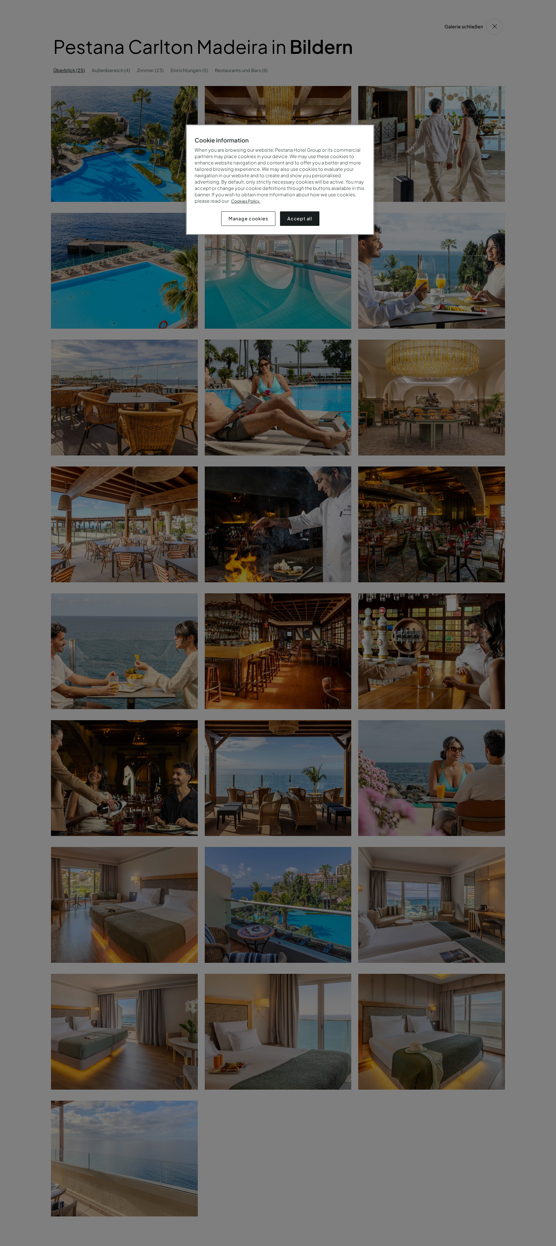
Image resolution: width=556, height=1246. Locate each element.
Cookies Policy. (245, 201)
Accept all (299, 218)
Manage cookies (248, 218)
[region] (280, 180)
